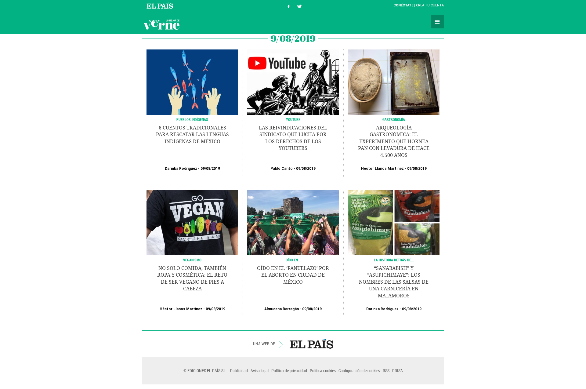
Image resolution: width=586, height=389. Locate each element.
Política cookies (323, 370)
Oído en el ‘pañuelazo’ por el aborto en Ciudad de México (293, 275)
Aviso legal (260, 370)
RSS (386, 370)
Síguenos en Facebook (289, 5)
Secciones (437, 21)
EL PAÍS (311, 344)
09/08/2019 (210, 168)
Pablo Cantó (281, 168)
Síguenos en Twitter (299, 5)
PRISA (397, 370)
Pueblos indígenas (192, 119)
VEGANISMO (192, 259)
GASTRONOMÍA (393, 119)
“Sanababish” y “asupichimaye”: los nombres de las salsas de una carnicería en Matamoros (394, 282)
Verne (161, 24)
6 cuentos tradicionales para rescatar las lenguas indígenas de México (192, 134)
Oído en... (293, 259)
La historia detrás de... (394, 259)
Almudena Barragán (281, 309)
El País (160, 5)
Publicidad (239, 370)
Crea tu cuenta (430, 5)
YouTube (293, 119)
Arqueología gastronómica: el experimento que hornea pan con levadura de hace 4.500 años (393, 141)
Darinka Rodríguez (181, 168)
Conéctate (403, 5)
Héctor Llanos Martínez (382, 168)
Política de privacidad (289, 370)
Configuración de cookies (359, 370)
